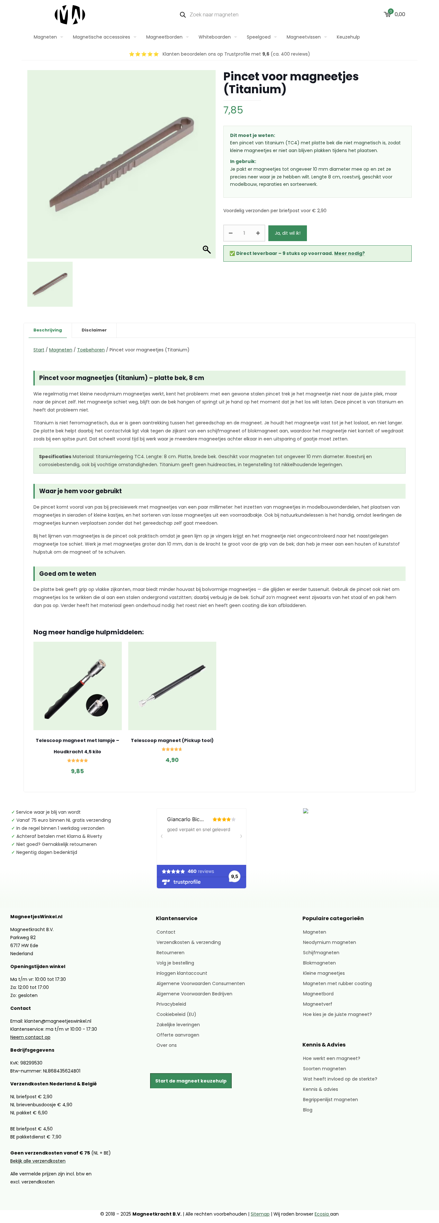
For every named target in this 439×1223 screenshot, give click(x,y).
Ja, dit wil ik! (287, 233)
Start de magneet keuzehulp (191, 1081)
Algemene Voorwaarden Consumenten (201, 983)
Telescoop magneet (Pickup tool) (172, 740)
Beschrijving (47, 330)
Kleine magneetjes (324, 973)
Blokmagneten (319, 963)
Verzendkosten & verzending (189, 942)
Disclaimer (94, 330)
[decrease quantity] (230, 233)
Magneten (60, 350)
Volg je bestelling (175, 963)
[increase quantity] (258, 233)
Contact (166, 932)
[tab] (48, 330)
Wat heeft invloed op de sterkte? (340, 1079)
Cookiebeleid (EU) (176, 1014)
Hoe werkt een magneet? (331, 1058)
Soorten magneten (324, 1068)
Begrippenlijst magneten (330, 1099)
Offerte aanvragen (178, 1035)
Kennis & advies (320, 1089)
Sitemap (260, 1214)
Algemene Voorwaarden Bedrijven (194, 994)
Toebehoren (91, 350)
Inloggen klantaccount (182, 973)
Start (38, 350)
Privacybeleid (171, 1004)
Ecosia (322, 1214)
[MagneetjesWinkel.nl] (70, 14)
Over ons (167, 1045)
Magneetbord (318, 994)
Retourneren (170, 952)
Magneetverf (317, 1004)
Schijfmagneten (321, 952)
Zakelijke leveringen (178, 1024)
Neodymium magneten (329, 942)
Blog (307, 1110)
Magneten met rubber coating (337, 983)
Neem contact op (30, 1037)
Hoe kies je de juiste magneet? (337, 1014)
